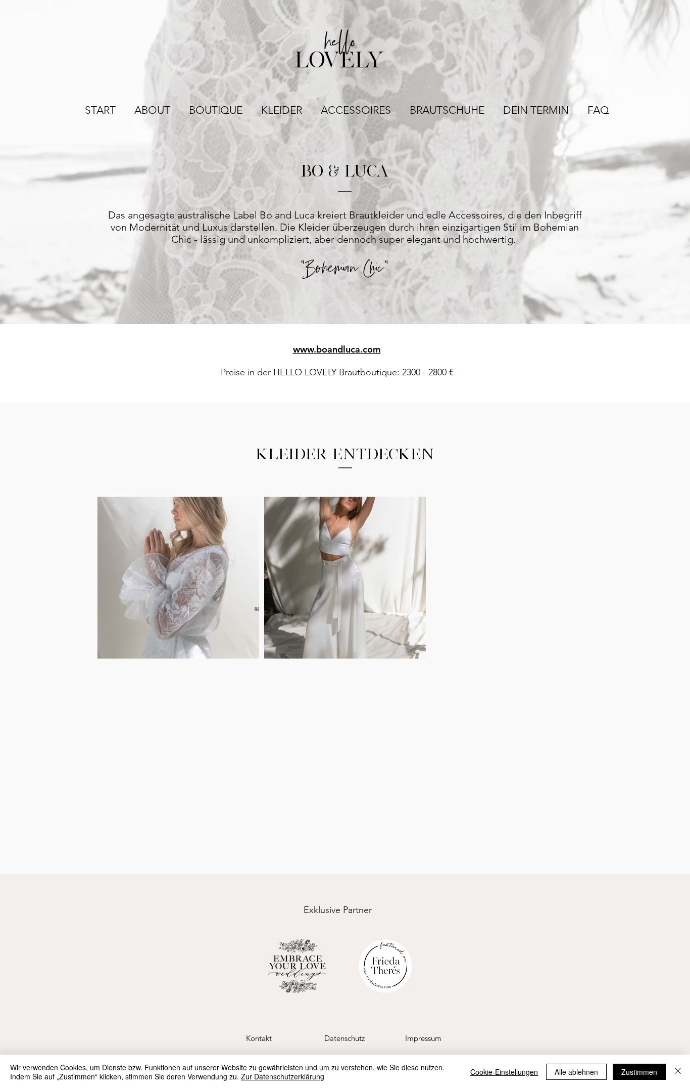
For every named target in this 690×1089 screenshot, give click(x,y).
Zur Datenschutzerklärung (282, 1076)
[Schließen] (678, 1072)
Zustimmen (639, 1072)
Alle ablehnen (576, 1072)
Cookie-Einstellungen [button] (504, 1072)
